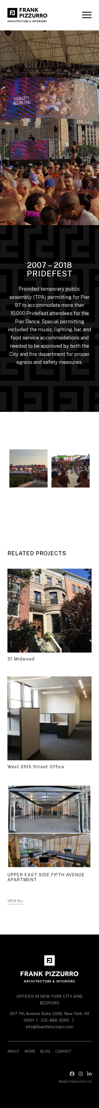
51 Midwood (21, 659)
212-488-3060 (55, 1020)
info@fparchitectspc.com (49, 1026)
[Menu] (84, 15)
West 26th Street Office (35, 766)
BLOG (45, 1051)
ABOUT (13, 1051)
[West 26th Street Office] (49, 718)
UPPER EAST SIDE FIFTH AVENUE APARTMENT (46, 877)
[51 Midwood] (49, 611)
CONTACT (63, 1051)
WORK (29, 1051)
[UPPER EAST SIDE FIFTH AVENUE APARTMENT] (49, 826)
